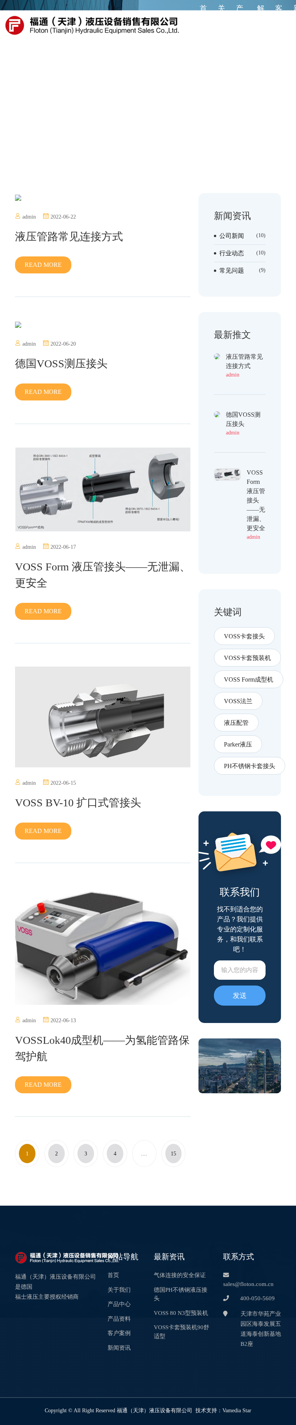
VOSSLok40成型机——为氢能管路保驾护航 (102, 1048)
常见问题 (231, 271)
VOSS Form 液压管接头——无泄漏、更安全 (102, 575)
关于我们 (221, 25)
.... (144, 1153)
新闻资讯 (119, 1347)
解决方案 (260, 25)
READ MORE (43, 264)
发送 (240, 995)
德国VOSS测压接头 (61, 364)
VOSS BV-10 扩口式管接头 (78, 803)
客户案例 (279, 25)
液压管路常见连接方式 (69, 237)
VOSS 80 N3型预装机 (180, 1313)
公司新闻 (231, 236)
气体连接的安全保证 (180, 1275)
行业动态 (231, 253)
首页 (203, 14)
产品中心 (239, 25)
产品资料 (119, 1319)
